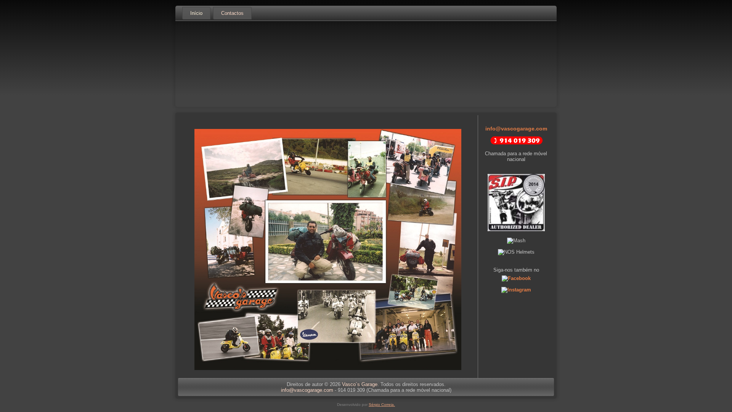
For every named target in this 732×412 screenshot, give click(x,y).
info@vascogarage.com (516, 129)
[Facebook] (516, 278)
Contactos (232, 13)
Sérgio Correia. (382, 404)
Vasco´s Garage (359, 384)
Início (196, 13)
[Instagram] (516, 290)
